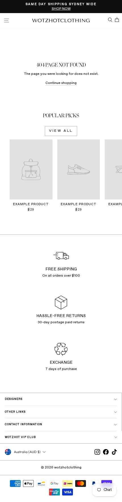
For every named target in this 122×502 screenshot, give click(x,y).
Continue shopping (61, 83)
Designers (13, 399)
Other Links (15, 412)
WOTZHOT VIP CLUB (20, 437)
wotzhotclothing (61, 20)
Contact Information (23, 424)
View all (61, 131)
